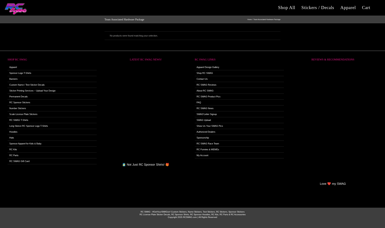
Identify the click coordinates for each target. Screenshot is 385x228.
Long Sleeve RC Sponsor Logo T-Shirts (28, 126)
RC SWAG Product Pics (208, 96)
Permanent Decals (18, 96)
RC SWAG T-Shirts (18, 120)
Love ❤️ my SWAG (333, 183)
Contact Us (202, 79)
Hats (11, 137)
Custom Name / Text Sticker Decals (27, 84)
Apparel (13, 67)
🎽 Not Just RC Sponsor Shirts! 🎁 (145, 164)
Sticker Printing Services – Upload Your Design (32, 90)
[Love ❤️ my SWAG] (333, 123)
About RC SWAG (205, 90)
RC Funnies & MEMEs (208, 149)
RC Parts (13, 155)
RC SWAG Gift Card (19, 161)
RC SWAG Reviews (206, 84)
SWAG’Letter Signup (207, 114)
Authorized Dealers (206, 132)
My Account (202, 155)
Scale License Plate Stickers (23, 114)
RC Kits (13, 149)
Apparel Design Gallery (208, 67)
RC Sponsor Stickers (19, 102)
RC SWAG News (205, 108)
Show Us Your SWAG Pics (210, 126)
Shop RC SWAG (205, 73)
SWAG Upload (204, 120)
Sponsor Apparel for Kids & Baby (25, 143)
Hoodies (13, 132)
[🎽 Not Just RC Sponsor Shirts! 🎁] (145, 113)
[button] (378, 7)
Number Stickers (17, 108)
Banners (13, 79)
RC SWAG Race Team (208, 143)
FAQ (199, 102)
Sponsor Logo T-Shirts (20, 73)
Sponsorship (203, 137)
